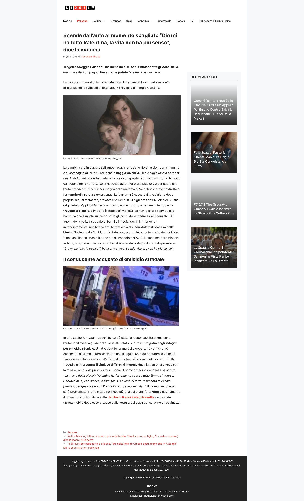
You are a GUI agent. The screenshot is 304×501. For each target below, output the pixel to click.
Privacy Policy (166, 495)
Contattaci (175, 477)
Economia (143, 20)
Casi (129, 20)
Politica (97, 20)
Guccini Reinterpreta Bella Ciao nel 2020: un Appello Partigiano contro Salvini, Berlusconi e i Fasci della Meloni (213, 109)
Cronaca (116, 20)
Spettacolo (164, 20)
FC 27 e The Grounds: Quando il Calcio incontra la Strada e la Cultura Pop (214, 209)
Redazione (150, 495)
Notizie (67, 20)
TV (192, 20)
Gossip (180, 20)
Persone (82, 20)
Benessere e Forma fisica (215, 20)
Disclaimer (136, 495)
